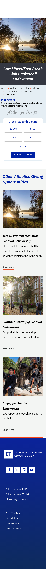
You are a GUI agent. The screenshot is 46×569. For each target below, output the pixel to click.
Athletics (36, 88)
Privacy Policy (13, 528)
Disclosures (12, 523)
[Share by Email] (36, 113)
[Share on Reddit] (23, 113)
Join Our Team (14, 513)
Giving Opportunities (19, 88)
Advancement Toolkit (18, 494)
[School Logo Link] (21, 454)
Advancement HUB (16, 489)
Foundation (12, 518)
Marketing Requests (17, 499)
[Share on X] (29, 113)
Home (4, 88)
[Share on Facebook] (10, 113)
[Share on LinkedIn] (16, 113)
